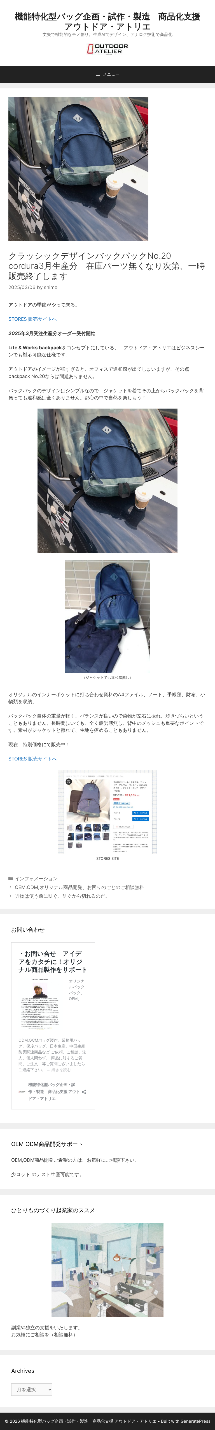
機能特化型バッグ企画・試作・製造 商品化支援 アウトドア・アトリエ (107, 21)
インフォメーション (36, 878)
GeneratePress (196, 1421)
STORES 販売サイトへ (32, 319)
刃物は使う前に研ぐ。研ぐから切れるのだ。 (65, 896)
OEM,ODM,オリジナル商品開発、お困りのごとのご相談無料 (79, 887)
